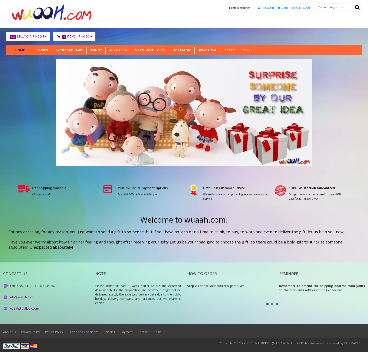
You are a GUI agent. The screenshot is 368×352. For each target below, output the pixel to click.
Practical (207, 50)
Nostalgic (180, 50)
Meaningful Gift (149, 50)
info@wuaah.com (22, 297)
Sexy (246, 50)
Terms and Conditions (83, 332)
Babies (41, 50)
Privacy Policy (30, 332)
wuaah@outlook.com (24, 308)
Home (20, 50)
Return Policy (54, 332)
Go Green (117, 50)
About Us (9, 332)
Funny (95, 50)
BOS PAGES (352, 343)
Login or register (239, 8)
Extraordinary (68, 50)
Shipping (109, 332)
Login (157, 332)
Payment (126, 332)
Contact (143, 332)
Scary (229, 50)
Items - (76, 36)
